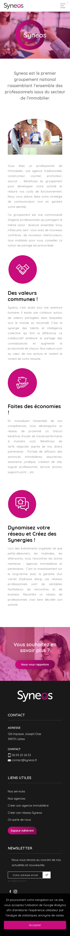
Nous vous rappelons (35, 664)
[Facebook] (10, 891)
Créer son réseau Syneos (25, 813)
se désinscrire (17, 881)
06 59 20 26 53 (21, 755)
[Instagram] (15, 891)
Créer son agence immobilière (28, 805)
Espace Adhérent (22, 830)
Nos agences (16, 798)
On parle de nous (19, 819)
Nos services (16, 791)
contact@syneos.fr (24, 760)
